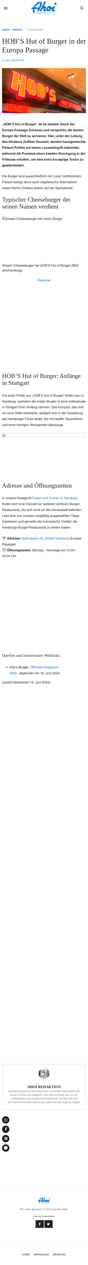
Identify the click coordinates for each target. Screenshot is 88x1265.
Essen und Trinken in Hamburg (54, 498)
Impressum (41, 1254)
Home (26, 1254)
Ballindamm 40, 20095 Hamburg (45, 538)
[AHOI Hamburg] (44, 8)
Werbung (59, 1254)
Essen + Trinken (12, 30)
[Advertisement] (44, 326)
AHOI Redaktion (14, 60)
